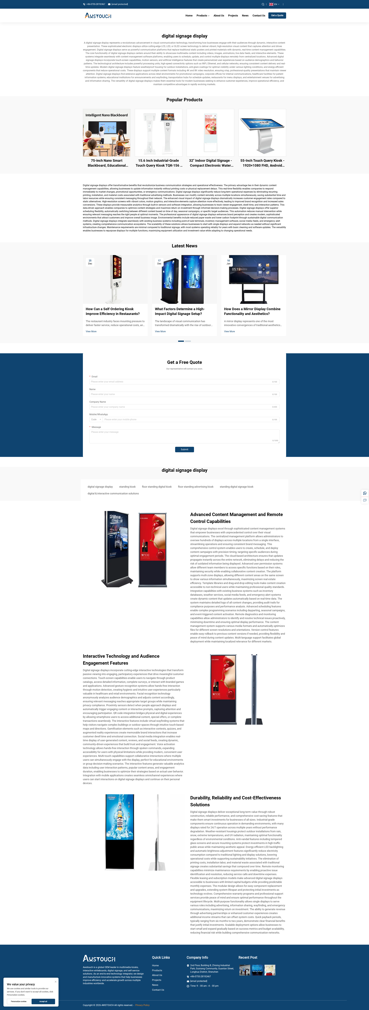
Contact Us (259, 15)
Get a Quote (277, 15)
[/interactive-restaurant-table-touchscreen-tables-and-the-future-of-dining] (257, 969)
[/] (99, 958)
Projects (233, 15)
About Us (219, 15)
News (245, 15)
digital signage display (100, 486)
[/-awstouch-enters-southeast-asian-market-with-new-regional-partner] (244, 969)
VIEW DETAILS (106, 132)
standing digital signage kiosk (236, 486)
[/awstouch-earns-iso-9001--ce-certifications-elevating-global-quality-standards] (269, 969)
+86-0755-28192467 (95, 4)
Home (189, 15)
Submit (184, 449)
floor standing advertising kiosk (195, 486)
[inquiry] (364, 500)
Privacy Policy (142, 1005)
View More (91, 331)
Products (202, 15)
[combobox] (96, 419)
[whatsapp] (364, 493)
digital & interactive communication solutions (113, 493)
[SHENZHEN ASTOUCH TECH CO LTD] (98, 15)
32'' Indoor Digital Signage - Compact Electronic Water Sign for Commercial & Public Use (211, 163)
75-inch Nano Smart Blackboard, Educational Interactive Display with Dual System (107, 163)
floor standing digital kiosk (157, 486)
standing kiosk (127, 486)
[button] (181, 341)
